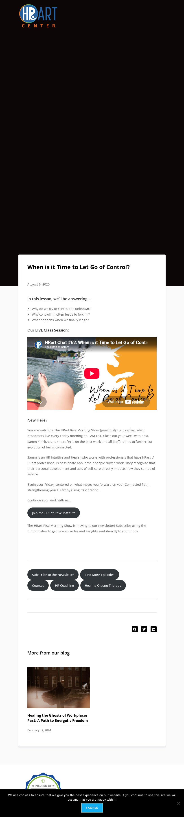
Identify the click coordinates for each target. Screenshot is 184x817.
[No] (178, 803)
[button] (135, 629)
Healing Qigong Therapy (103, 585)
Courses (38, 585)
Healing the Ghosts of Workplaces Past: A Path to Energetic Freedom (57, 718)
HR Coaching (64, 585)
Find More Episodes (99, 575)
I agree (92, 807)
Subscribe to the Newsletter (53, 575)
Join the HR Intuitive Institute (53, 513)
